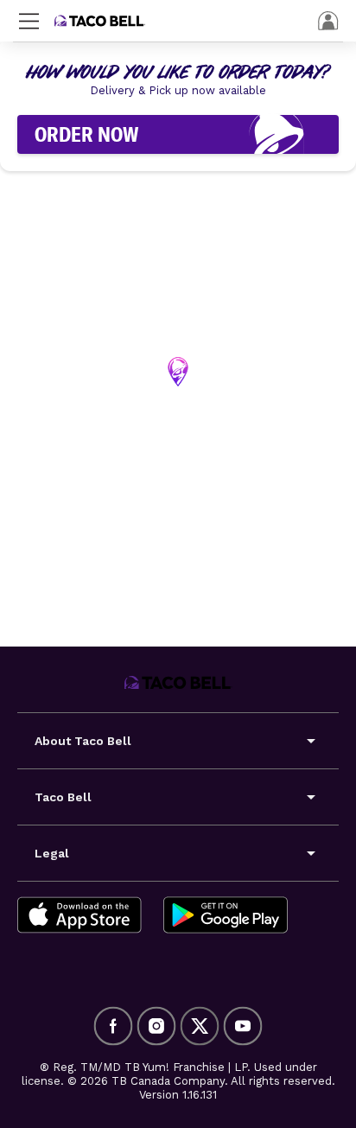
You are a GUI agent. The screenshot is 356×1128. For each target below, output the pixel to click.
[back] (328, 20)
